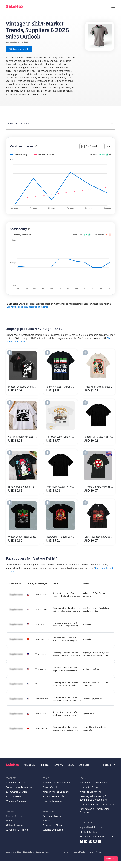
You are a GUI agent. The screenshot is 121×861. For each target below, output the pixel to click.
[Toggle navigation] (113, 6)
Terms (90, 852)
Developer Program (53, 815)
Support (84, 764)
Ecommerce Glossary (54, 825)
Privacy (98, 852)
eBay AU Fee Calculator (55, 796)
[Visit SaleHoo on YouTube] (95, 840)
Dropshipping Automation (19, 787)
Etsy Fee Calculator (53, 800)
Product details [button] (18, 123)
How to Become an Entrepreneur (97, 804)
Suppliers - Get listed (17, 829)
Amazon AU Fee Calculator (56, 791)
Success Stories (14, 815)
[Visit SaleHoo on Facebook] (81, 840)
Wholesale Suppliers (16, 800)
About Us (29, 764)
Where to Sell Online (90, 791)
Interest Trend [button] (44, 154)
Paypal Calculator (52, 787)
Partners (47, 820)
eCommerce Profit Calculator (58, 782)
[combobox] (92, 146)
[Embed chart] (108, 146)
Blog (71, 764)
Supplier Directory (15, 782)
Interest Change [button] (21, 154)
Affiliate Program (14, 825)
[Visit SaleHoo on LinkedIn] (85, 840)
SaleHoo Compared (53, 829)
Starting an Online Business (94, 782)
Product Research (15, 796)
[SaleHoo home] (12, 764)
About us (10, 820)
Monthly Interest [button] (21, 234)
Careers (65, 852)
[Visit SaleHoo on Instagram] (90, 840)
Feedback (111, 858)
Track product (20, 48)
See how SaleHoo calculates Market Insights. (27, 306)
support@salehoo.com (91, 827)
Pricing (44, 764)
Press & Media (78, 852)
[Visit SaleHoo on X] (99, 840)
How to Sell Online (89, 787)
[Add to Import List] (9, 352)
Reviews (58, 764)
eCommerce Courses (16, 791)
